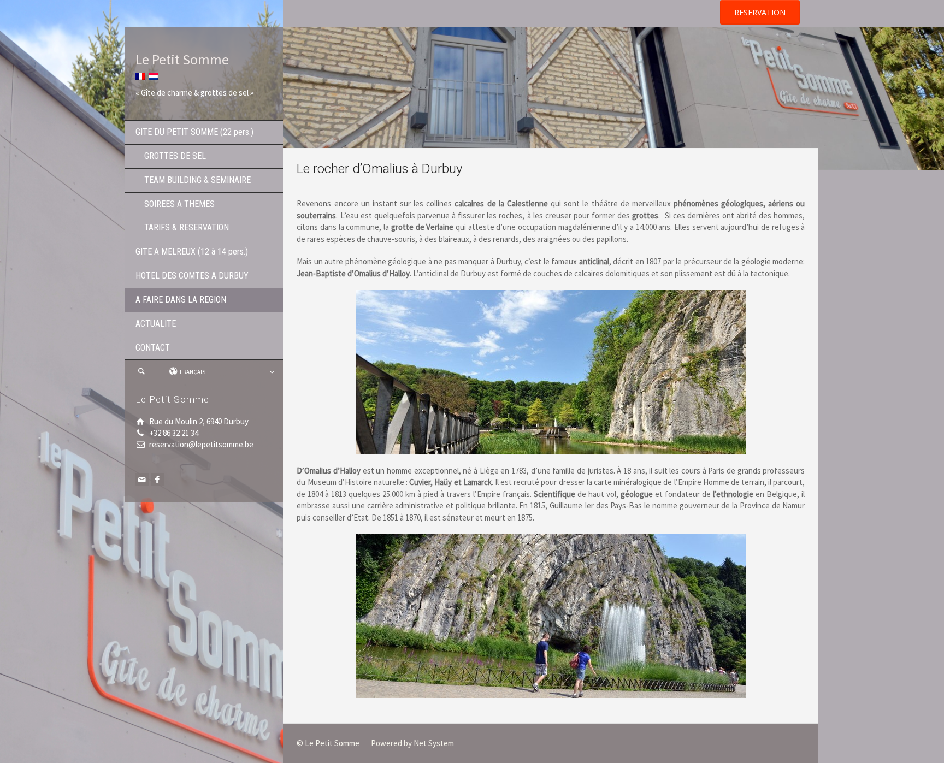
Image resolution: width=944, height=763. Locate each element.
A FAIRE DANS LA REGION (180, 299)
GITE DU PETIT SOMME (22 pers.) (194, 132)
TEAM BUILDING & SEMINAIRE (193, 180)
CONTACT (152, 347)
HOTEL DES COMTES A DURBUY (192, 275)
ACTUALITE (155, 323)
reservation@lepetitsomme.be (201, 444)
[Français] (140, 75)
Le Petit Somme (182, 59)
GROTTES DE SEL (170, 156)
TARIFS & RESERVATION (182, 227)
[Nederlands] (153, 75)
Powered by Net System (412, 743)
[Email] (142, 479)
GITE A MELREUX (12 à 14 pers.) (191, 251)
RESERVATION (760, 12)
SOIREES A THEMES (175, 204)
